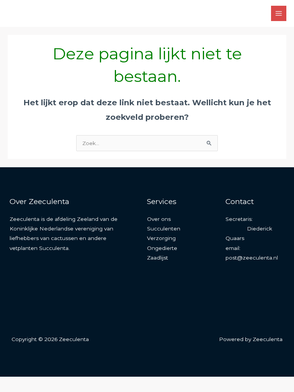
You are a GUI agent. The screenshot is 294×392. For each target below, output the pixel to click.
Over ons (159, 219)
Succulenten (163, 228)
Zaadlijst (157, 258)
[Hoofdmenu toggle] (279, 13)
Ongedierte (162, 248)
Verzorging (161, 238)
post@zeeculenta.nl (251, 258)
